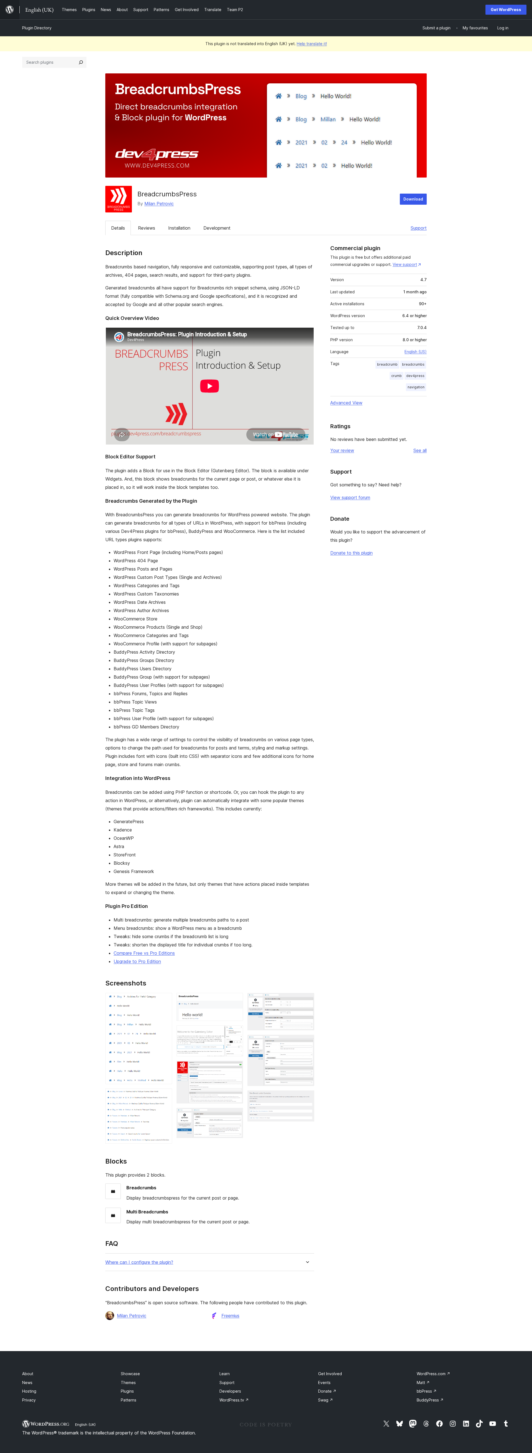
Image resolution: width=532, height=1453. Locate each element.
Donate (327, 1391)
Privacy (29, 1400)
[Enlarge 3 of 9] (235, 1000)
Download (413, 199)
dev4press (415, 376)
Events (324, 1382)
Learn (224, 1373)
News (27, 1382)
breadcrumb (387, 364)
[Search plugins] (80, 62)
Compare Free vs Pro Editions (144, 953)
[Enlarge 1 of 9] (164, 1000)
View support (405, 264)
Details (118, 228)
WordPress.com (433, 1373)
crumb (396, 376)
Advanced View (346, 402)
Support (419, 228)
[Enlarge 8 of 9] (307, 1042)
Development (217, 228)
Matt (423, 1382)
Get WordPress (506, 9)
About (27, 1373)
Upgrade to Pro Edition (137, 961)
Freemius (230, 1315)
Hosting (29, 1391)
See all (420, 450)
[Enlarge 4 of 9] (235, 1033)
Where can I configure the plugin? (139, 1262)
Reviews (146, 228)
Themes (128, 1382)
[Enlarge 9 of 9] (307, 1098)
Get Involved (330, 1373)
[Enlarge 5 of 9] (235, 1068)
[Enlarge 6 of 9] (235, 1115)
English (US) (416, 351)
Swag (325, 1400)
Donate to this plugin (351, 553)
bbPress (427, 1391)
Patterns (128, 1400)
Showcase (130, 1373)
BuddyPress (430, 1400)
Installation (179, 228)
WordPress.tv (234, 1400)
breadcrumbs (413, 364)
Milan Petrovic (159, 203)
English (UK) (85, 1424)
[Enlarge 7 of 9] (307, 1000)
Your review (342, 450)
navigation (416, 387)
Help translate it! (312, 43)
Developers (230, 1391)
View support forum (350, 497)
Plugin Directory (37, 27)
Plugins (127, 1391)
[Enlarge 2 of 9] (164, 1096)
